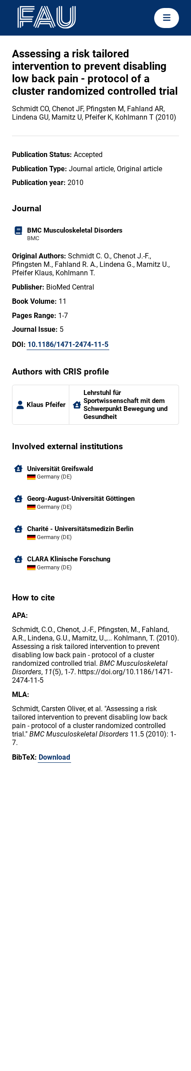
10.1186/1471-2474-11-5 (68, 344)
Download (54, 757)
